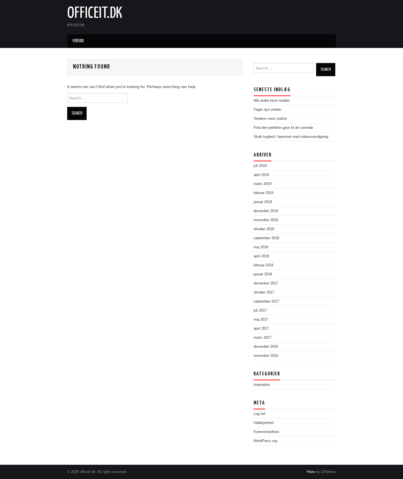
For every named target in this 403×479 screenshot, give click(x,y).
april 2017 (261, 328)
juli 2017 (260, 310)
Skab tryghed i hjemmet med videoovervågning (291, 137)
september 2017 (266, 301)
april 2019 (261, 175)
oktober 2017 (264, 292)
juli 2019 (260, 166)
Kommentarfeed (266, 432)
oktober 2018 (264, 229)
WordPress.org (265, 441)
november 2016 (266, 356)
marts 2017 (262, 338)
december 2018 (266, 211)
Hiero (311, 472)
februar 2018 (263, 265)
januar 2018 (263, 274)
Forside (78, 41)
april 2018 (261, 256)
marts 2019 (262, 184)
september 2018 (266, 238)
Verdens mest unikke (270, 119)
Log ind (259, 414)
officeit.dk (94, 13)
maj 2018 (261, 247)
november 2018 (266, 220)
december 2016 (266, 347)
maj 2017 (261, 319)
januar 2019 (263, 202)
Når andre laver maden (272, 100)
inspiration (262, 385)
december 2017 (266, 283)
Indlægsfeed (263, 423)
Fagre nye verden (267, 110)
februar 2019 (263, 193)
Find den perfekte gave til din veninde (283, 128)
